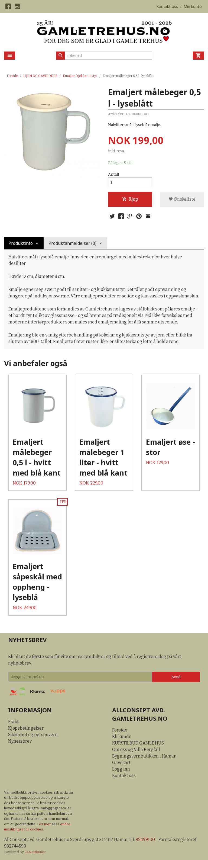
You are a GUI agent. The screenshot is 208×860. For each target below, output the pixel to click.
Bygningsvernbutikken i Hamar (144, 756)
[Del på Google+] (130, 216)
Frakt (13, 721)
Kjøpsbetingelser (26, 728)
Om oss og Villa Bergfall (136, 749)
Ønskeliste (184, 199)
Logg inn (121, 769)
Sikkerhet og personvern (33, 734)
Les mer (44, 824)
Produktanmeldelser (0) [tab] (72, 243)
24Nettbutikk (35, 852)
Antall (113, 174)
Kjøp (133, 199)
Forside (12, 76)
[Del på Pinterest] (139, 216)
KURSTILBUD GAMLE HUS (138, 743)
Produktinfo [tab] (20, 243)
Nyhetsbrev (20, 741)
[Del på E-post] (148, 216)
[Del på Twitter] (112, 216)
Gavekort (121, 762)
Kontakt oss (124, 775)
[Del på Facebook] (121, 216)
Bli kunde (121, 736)
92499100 (145, 839)
